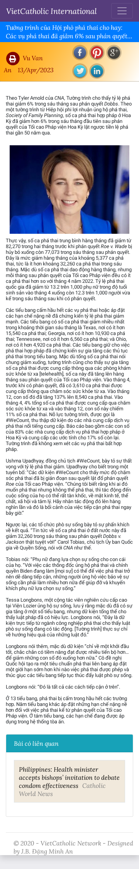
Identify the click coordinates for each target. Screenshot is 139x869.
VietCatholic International (51, 11)
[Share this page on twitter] (80, 71)
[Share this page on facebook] (80, 52)
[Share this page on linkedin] (97, 71)
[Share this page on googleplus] (114, 52)
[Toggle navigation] (122, 11)
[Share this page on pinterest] (97, 52)
